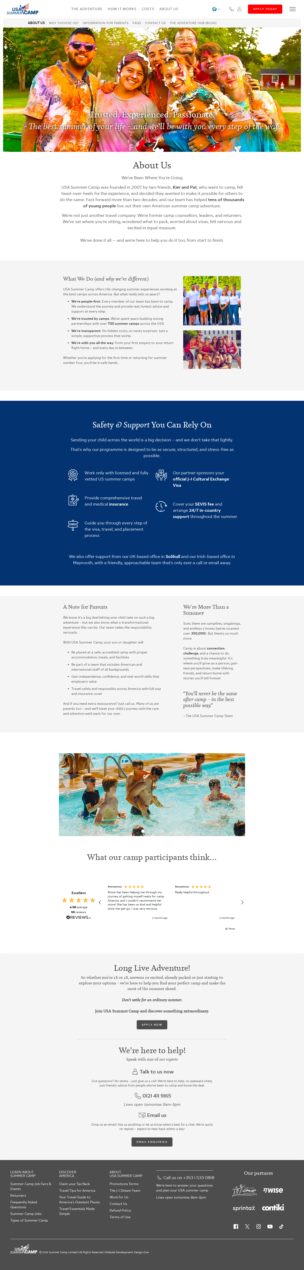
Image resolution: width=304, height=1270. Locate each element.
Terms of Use (120, 1217)
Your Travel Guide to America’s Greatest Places (79, 1199)
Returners (18, 1196)
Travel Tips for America (77, 1191)
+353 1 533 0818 (198, 1177)
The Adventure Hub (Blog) (193, 23)
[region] (171, 903)
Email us (156, 1115)
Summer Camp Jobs (26, 1214)
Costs (148, 9)
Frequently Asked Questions (23, 1204)
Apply (265, 9)
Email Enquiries (152, 1142)
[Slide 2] (147, 831)
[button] (216, 9)
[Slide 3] (152, 831)
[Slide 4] (156, 831)
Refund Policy (120, 1210)
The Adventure (87, 9)
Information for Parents (105, 23)
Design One (141, 1252)
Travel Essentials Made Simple (77, 1211)
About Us (168, 9)
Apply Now (152, 1024)
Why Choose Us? (64, 23)
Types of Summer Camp (29, 1220)
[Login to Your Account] (239, 9)
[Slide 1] (143, 831)
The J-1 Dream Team (125, 1191)
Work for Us (119, 1197)
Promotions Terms (124, 1184)
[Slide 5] (161, 831)
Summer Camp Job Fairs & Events (30, 1186)
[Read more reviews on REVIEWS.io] (78, 917)
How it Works (122, 9)
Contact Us (155, 23)
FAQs (137, 23)
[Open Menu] (292, 9)
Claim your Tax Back (74, 1184)
